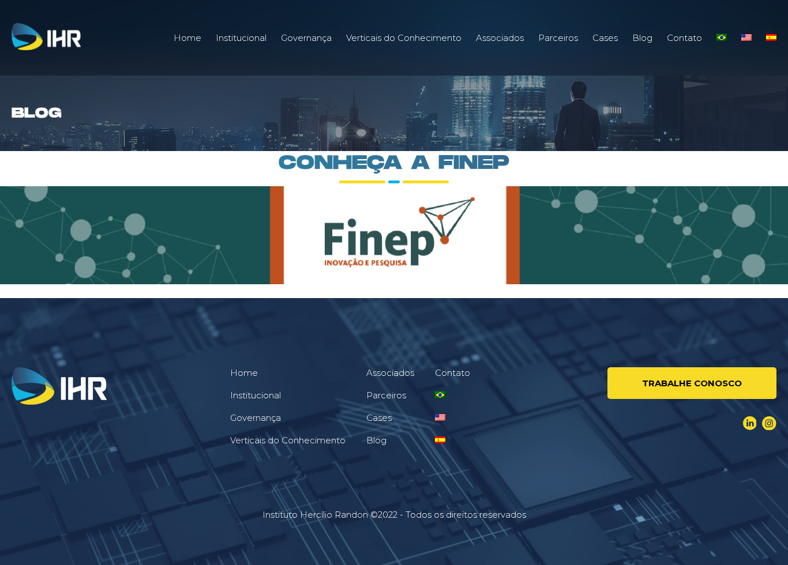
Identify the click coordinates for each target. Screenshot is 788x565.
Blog (642, 37)
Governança (306, 37)
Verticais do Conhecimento (403, 37)
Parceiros (558, 37)
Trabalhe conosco (692, 383)
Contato (684, 37)
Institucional (241, 37)
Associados (500, 37)
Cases (605, 37)
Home (187, 37)
